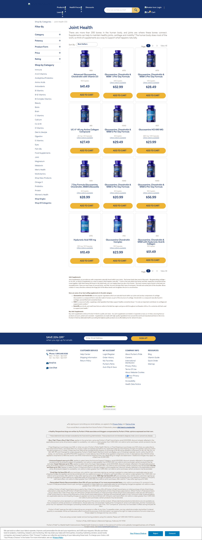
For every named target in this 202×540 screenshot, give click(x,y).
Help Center (85, 354)
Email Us (52, 363)
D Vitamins (39, 128)
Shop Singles (40, 199)
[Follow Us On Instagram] (101, 392)
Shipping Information (88, 358)
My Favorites (108, 361)
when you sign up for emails (59, 338)
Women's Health (41, 195)
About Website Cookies (134, 372)
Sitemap (151, 364)
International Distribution (130, 362)
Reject (155, 533)
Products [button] (60, 7)
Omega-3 (39, 182)
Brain (37, 111)
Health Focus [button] (75, 7)
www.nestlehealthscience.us (108, 527)
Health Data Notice (133, 384)
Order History (108, 358)
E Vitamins (39, 141)
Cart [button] (152, 12)
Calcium (38, 120)
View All (164, 46)
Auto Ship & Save (110, 367)
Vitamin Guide (153, 358)
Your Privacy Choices (132, 377)
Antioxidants (40, 86)
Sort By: (72, 45)
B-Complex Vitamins (43, 99)
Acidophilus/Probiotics (44, 78)
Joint (37, 157)
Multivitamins (40, 174)
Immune (38, 70)
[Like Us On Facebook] (95, 392)
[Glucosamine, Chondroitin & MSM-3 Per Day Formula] (151, 58)
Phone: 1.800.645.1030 (58, 354)
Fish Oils (38, 149)
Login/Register (109, 354)
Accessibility (130, 381)
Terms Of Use (130, 369)
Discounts (90, 7)
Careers (128, 358)
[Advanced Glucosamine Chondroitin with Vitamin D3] (84, 58)
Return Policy (85, 361)
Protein (38, 191)
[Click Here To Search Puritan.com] (136, 10)
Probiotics (39, 186)
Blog (150, 354)
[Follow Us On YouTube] (106, 392)
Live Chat (53, 368)
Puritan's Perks (108, 364)
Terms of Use (130, 424)
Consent (172, 533)
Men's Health (40, 170)
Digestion (39, 136)
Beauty (38, 103)
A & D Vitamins (41, 74)
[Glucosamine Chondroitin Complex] (118, 224)
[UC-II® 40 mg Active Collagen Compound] (84, 113)
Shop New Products (43, 178)
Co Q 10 (38, 124)
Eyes (37, 145)
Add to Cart (86, 95)
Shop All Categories (43, 203)
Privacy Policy (131, 366)
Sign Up (143, 338)
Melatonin (39, 166)
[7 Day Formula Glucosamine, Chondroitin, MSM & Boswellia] (84, 168)
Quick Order (153, 361)
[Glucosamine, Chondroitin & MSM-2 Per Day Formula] (118, 113)
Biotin (37, 107)
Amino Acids (40, 82)
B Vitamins (39, 91)
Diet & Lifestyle (41, 132)
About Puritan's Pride (133, 354)
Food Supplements (42, 153)
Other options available (118, 82)
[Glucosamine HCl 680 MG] (151, 113)
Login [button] (159, 7)
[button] (91, 409)
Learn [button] (59, 12)
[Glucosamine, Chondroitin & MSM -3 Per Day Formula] (118, 58)
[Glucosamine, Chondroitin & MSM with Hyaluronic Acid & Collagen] (151, 224)
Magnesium (40, 161)
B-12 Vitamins (40, 95)
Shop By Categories (43, 22)
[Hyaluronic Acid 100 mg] (84, 224)
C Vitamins (39, 116)
